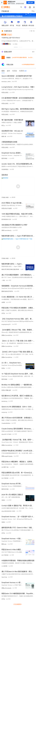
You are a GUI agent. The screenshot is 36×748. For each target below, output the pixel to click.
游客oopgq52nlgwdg (7, 456)
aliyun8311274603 (6, 434)
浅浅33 (3, 500)
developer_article (6, 81)
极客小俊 (4, 136)
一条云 (3, 280)
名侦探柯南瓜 (5, 169)
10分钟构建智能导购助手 (28, 64)
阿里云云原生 (5, 92)
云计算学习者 (5, 467)
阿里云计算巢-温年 (6, 390)
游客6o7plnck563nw (7, 335)
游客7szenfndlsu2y (6, 230)
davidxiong (4, 401)
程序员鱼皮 (4, 158)
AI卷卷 (3, 302)
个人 (33, 11)
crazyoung (4, 412)
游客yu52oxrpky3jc (6, 588)
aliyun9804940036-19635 (8, 511)
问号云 (3, 313)
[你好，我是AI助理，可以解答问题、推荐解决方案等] (25, 7)
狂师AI (3, 368)
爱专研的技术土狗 (6, 219)
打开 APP (30, 2)
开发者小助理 (5, 197)
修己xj (3, 125)
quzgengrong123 (6, 324)
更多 (33, 52)
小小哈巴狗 (4, 566)
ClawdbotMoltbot (6, 423)
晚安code (4, 544)
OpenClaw (4, 577)
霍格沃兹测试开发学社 (7, 291)
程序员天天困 (5, 489)
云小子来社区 (5, 478)
